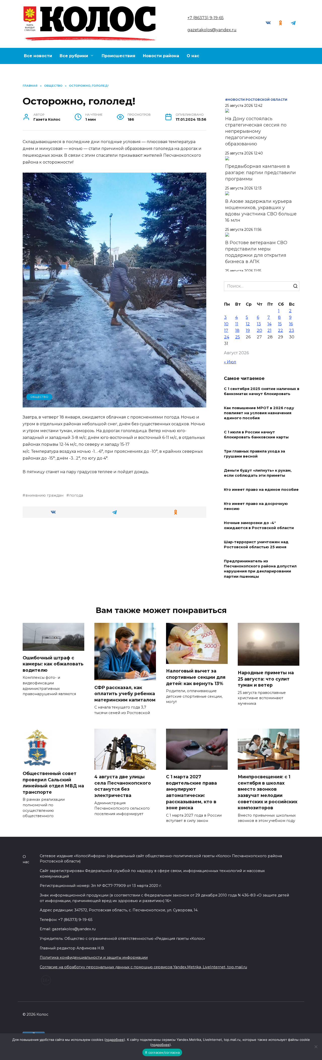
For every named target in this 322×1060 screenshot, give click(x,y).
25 (237, 337)
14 (269, 324)
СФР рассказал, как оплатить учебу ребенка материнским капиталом (124, 693)
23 (291, 330)
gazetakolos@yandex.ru (211, 29)
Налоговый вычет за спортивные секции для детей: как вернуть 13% (195, 677)
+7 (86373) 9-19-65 (205, 17)
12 (248, 324)
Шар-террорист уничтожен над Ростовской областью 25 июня (256, 544)
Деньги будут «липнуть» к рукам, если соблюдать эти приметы (258, 473)
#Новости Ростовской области (256, 100)
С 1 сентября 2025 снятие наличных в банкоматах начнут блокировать (261, 391)
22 (280, 330)
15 (280, 324)
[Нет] (315, 1046)
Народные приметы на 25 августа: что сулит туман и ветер (266, 679)
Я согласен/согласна (162, 1052)
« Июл (230, 362)
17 (226, 330)
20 (259, 330)
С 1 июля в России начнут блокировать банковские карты (256, 434)
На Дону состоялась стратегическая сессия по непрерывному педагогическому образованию (256, 131)
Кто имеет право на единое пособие (261, 489)
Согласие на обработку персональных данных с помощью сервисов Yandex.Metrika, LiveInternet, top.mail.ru (143, 967)
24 (226, 337)
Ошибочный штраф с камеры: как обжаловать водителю (53, 664)
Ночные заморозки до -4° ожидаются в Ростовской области (259, 525)
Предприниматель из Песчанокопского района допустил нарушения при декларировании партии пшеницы (260, 569)
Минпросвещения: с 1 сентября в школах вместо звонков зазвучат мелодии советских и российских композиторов (267, 792)
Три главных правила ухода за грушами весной (254, 454)
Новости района (161, 55)
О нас (193, 55)
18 (237, 330)
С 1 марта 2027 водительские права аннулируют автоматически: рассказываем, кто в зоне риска (191, 792)
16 (291, 324)
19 (248, 330)
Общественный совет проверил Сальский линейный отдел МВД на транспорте (53, 783)
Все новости (38, 55)
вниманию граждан (44, 495)
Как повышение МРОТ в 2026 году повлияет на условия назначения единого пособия (259, 413)
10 (226, 324)
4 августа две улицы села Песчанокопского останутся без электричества (122, 786)
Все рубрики (74, 55)
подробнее (115, 1040)
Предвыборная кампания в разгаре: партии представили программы (260, 173)
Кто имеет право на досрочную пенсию (256, 506)
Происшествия (118, 55)
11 (236, 324)
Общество (39, 397)
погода (76, 495)
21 (269, 330)
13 (259, 324)
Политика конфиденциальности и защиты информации (94, 957)
